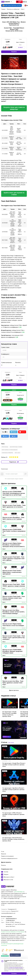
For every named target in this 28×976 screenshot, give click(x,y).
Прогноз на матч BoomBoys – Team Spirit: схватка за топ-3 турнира (13, 518)
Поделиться (12, 462)
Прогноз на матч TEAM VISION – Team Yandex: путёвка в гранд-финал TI (14, 531)
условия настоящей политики (16, 967)
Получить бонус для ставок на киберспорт (14, 108)
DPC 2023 (17, 452)
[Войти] (24, 2)
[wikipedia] (19, 950)
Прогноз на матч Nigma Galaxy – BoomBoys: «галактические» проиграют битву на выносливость (13, 545)
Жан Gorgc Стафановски (9, 449)
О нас (2, 851)
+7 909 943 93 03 (10, 920)
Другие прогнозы (8, 483)
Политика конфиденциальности (9, 858)
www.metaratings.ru (19, 891)
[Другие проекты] (6, 2)
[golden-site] (9, 950)
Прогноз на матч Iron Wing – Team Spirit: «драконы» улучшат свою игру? (12, 682)
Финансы (3, 865)
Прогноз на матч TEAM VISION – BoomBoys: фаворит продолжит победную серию (12, 651)
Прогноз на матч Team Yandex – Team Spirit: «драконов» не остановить (14, 506)
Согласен (14, 973)
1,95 (17, 337)
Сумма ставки (5, 347)
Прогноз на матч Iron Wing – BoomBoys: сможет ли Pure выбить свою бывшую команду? (13, 612)
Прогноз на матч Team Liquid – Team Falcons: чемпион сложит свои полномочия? (13, 598)
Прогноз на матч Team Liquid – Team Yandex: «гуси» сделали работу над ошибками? (13, 637)
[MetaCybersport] (7, 886)
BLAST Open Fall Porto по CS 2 (12, 5)
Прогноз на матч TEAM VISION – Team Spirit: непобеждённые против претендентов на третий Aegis (13, 493)
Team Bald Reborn (7, 452)
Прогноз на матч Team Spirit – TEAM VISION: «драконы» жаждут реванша (13, 585)
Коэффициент (5, 354)
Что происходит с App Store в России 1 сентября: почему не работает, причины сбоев (13, 789)
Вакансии (3, 853)
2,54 (23, 332)
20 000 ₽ (20, 419)
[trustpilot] (5, 955)
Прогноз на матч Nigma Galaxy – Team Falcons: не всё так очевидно (13, 624)
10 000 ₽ (20, 400)
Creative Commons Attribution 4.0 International (12, 931)
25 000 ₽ (20, 47)
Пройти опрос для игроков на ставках (14, 193)
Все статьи (11, 742)
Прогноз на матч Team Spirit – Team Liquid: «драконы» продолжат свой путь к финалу (13, 558)
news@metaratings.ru (11, 918)
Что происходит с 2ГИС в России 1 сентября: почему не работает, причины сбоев (13, 814)
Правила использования (7, 856)
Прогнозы (5, 446)
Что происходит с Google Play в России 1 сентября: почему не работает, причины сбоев (9, 714)
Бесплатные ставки (16, 446)
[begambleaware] (15, 955)
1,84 (20, 327)
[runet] (2, 950)
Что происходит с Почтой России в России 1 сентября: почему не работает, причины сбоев (13, 839)
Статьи (4, 742)
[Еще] (26, 2)
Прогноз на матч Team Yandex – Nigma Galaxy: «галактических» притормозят (12, 572)
